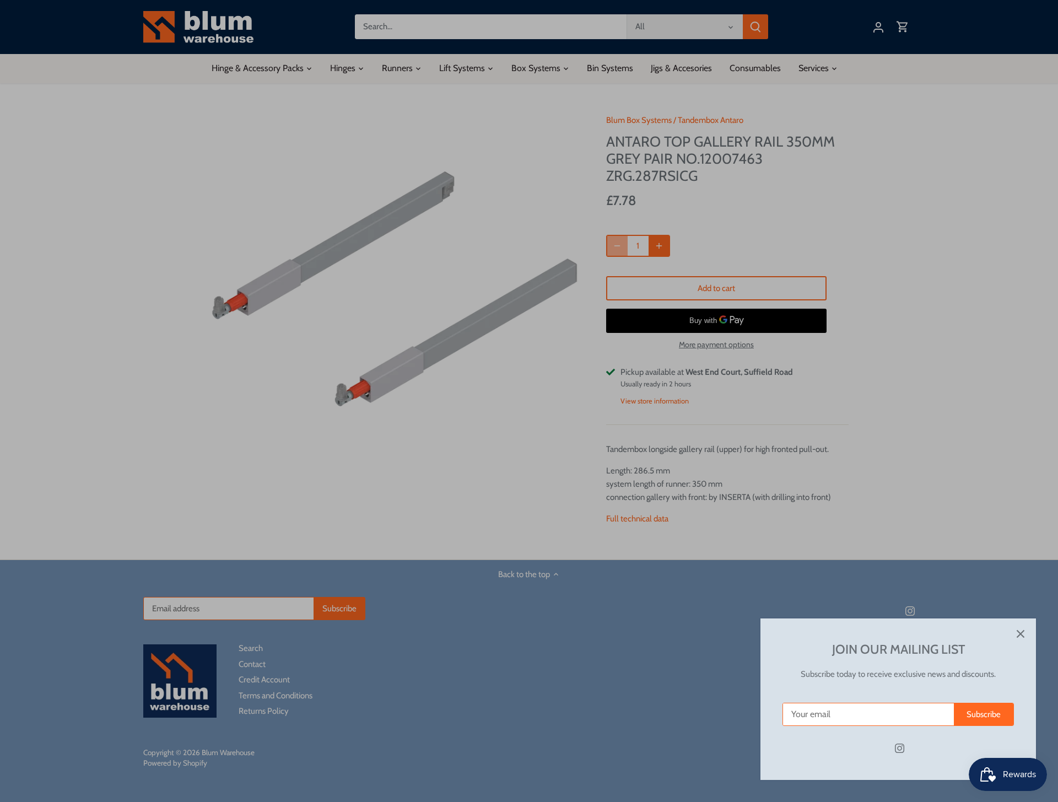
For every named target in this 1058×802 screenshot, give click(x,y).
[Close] (1020, 634)
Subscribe (984, 714)
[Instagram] (899, 748)
